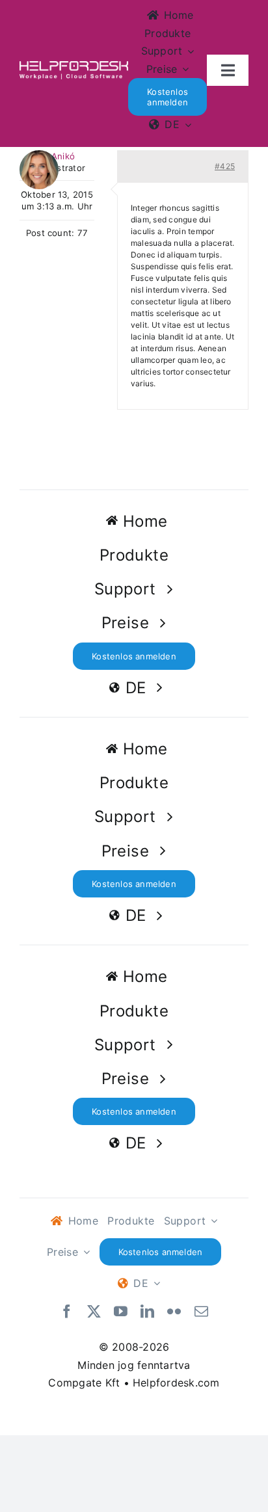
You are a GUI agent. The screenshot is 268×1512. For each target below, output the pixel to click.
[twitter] (94, 1312)
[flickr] (174, 1312)
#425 (225, 166)
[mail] (201, 1312)
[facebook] (67, 1312)
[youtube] (120, 1312)
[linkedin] (147, 1312)
